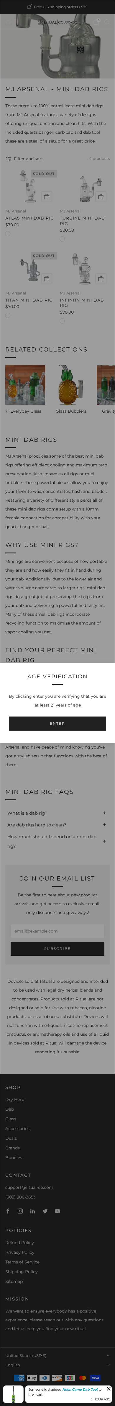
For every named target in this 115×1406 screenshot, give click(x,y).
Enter (57, 723)
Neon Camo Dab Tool (80, 1389)
